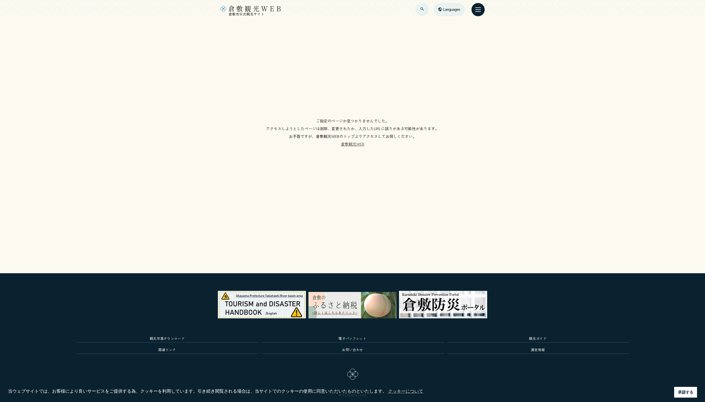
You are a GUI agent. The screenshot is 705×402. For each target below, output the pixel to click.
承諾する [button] (685, 392)
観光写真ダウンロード (167, 338)
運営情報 (538, 349)
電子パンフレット (352, 338)
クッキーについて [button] (405, 391)
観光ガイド (537, 338)
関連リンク (167, 349)
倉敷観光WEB (352, 144)
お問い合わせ (352, 349)
